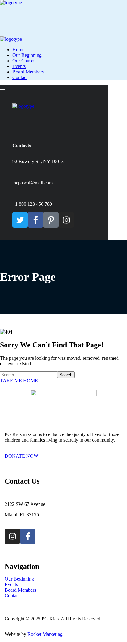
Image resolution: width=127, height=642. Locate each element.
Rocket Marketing (45, 634)
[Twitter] (20, 220)
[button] (63, 453)
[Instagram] (66, 220)
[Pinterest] (51, 220)
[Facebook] (35, 220)
